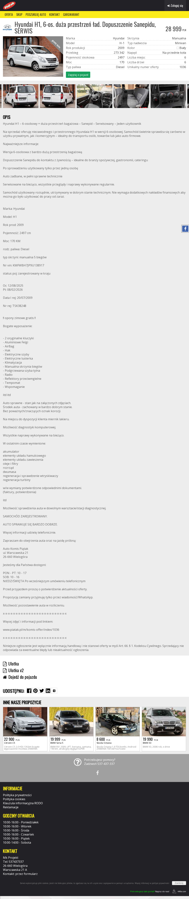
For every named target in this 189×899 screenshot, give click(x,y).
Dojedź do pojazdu (22, 676)
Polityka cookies (14, 799)
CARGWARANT (71, 14)
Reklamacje (10, 807)
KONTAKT (54, 14)
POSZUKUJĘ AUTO (36, 14)
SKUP (19, 14)
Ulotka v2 (16, 670)
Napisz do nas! (149, 891)
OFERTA (9, 14)
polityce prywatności (160, 883)
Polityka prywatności (17, 795)
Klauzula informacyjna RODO (23, 803)
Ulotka (13, 663)
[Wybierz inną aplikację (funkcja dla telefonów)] (54, 691)
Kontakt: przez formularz (20, 874)
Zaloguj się (176, 5)
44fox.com (182, 891)
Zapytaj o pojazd (78, 75)
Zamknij (179, 883)
